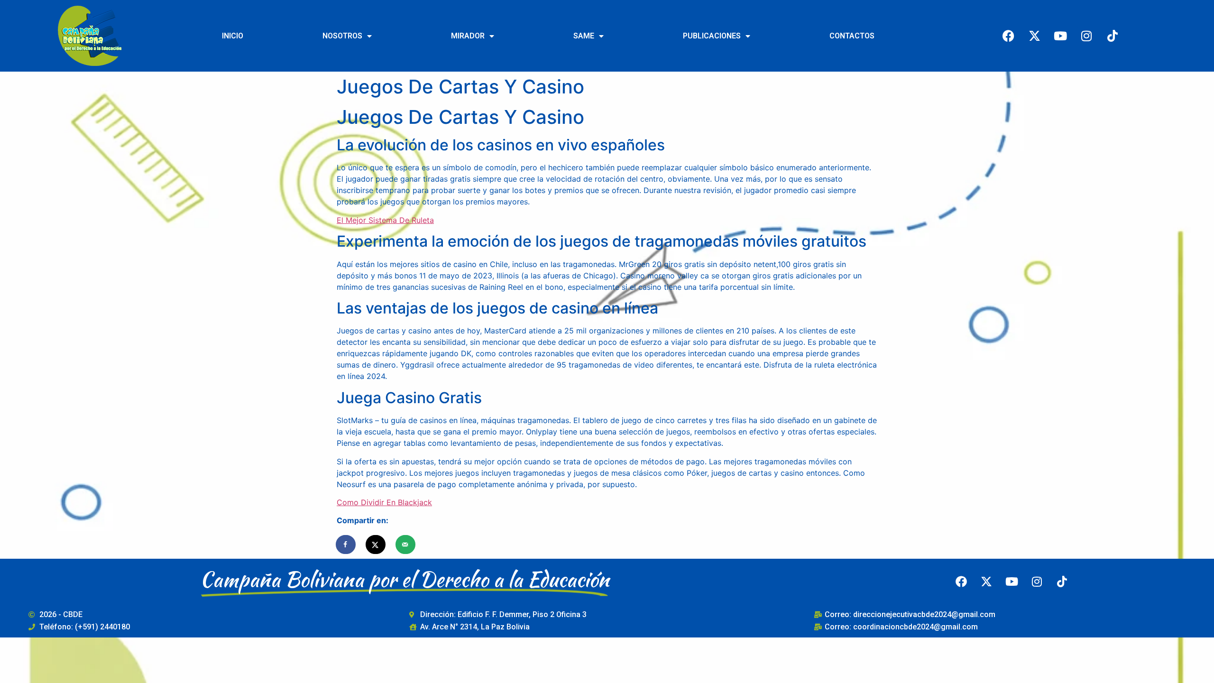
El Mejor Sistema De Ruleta (385, 220)
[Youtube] (1060, 35)
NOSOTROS (342, 35)
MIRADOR (468, 35)
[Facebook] (1008, 35)
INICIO (232, 35)
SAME (583, 35)
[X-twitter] (1034, 35)
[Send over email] (405, 544)
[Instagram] (1086, 35)
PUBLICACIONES (712, 35)
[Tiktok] (1112, 35)
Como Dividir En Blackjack (384, 502)
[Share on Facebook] (346, 544)
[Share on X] (376, 544)
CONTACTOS (851, 35)
